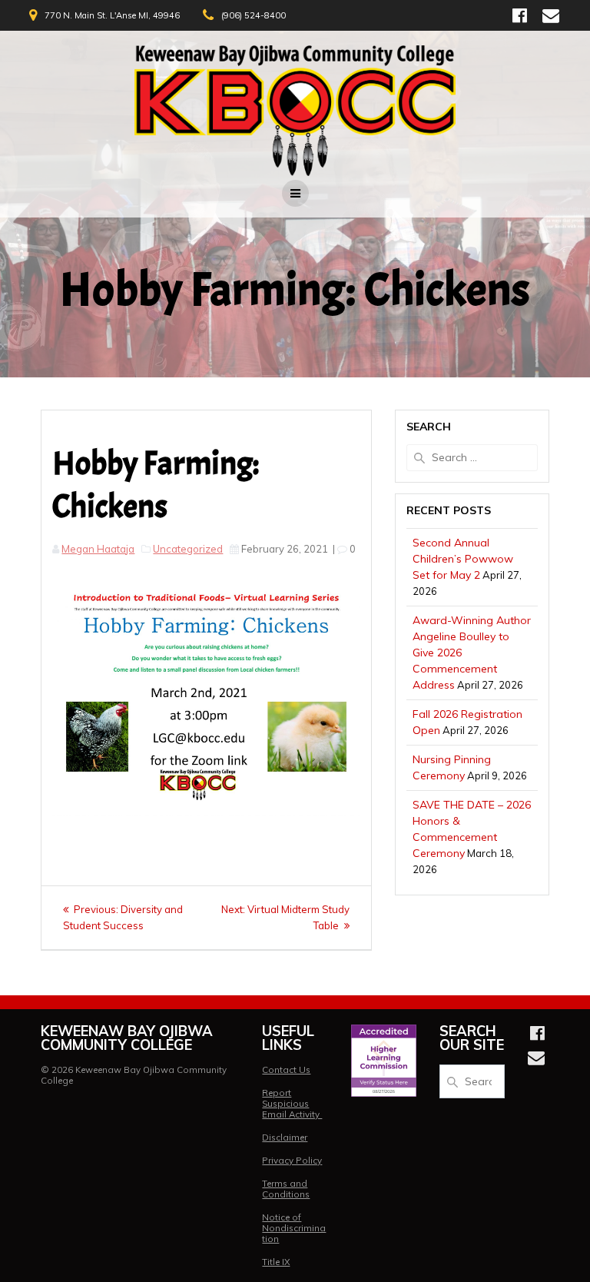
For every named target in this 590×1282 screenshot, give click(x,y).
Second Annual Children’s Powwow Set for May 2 (463, 559)
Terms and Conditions (286, 1188)
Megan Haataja (97, 549)
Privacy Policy (292, 1160)
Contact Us (286, 1069)
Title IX (276, 1261)
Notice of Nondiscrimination (294, 1227)
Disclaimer (284, 1137)
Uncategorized (188, 549)
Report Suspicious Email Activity (292, 1103)
